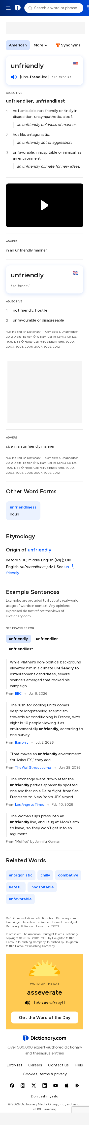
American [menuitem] (18, 45)
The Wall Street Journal (33, 767)
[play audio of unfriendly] (14, 77)
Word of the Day (45, 983)
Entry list (14, 1065)
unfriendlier (47, 638)
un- (68, 566)
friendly (12, 572)
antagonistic (20, 875)
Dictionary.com (18, 8)
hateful (16, 887)
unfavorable (20, 899)
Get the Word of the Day (44, 1017)
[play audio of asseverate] (28, 1003)
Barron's (21, 742)
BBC (18, 693)
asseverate (44, 992)
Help (79, 1065)
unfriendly (39, 550)
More (38, 45)
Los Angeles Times (29, 804)
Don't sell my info (44, 1096)
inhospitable (42, 887)
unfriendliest (21, 649)
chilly (45, 875)
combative (68, 875)
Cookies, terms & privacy (45, 1074)
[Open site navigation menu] (9, 8)
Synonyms (70, 45)
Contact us (58, 1065)
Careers (35, 1065)
